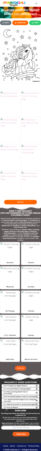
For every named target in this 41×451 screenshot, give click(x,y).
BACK (7, 23)
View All (20, 368)
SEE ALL (20, 202)
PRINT (36, 23)
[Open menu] (36, 3)
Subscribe (21, 434)
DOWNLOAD (21, 23)
